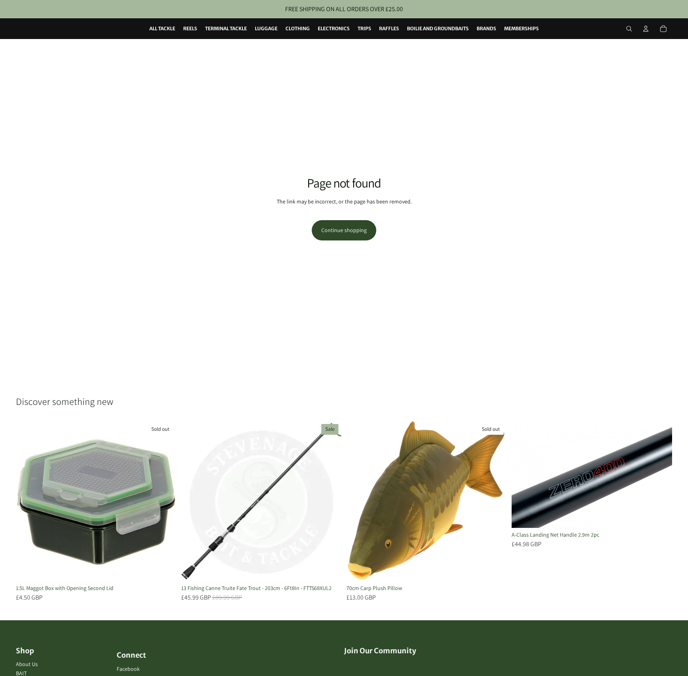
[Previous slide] (28, 501)
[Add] (329, 569)
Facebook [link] (128, 668)
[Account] (646, 28)
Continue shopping (344, 230)
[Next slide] (164, 501)
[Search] (629, 28)
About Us (27, 664)
